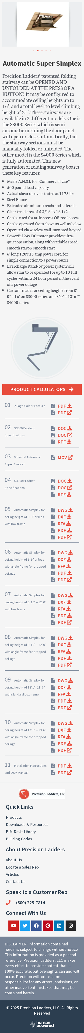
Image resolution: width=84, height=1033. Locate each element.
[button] (7, 24)
